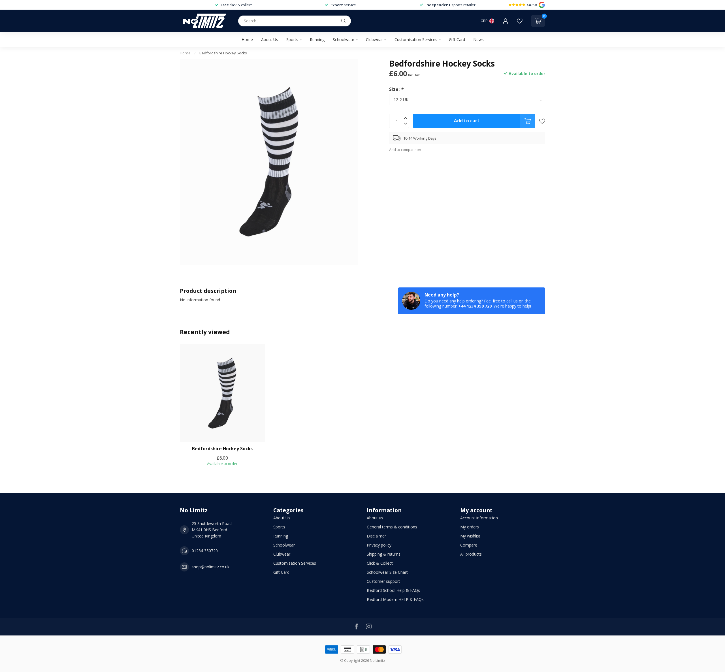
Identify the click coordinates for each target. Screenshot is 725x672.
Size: (396, 89)
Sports (292, 39)
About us (375, 517)
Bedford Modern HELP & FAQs (395, 599)
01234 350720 (205, 550)
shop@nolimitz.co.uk (210, 566)
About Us (269, 39)
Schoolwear (343, 39)
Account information (479, 517)
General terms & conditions (392, 527)
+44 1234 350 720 (475, 306)
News (478, 39)
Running (317, 39)
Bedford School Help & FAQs (393, 590)
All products (471, 554)
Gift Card (457, 39)
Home (247, 39)
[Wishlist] (520, 21)
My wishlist (470, 536)
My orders (469, 527)
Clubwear (374, 39)
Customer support (383, 581)
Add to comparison (405, 149)
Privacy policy (379, 545)
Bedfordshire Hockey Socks (223, 53)
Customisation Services (416, 39)
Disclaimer (376, 536)
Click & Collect (380, 563)
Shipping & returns (383, 554)
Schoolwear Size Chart (387, 572)
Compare (468, 545)
